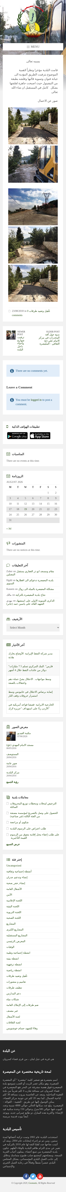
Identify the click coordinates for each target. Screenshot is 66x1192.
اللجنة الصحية (13, 920)
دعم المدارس (13, 995)
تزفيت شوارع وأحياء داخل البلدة (20, 343)
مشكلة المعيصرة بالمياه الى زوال (36, 589)
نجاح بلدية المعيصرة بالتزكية (30, 595)
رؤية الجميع (12, 784)
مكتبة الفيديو (24, 735)
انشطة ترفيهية (14, 966)
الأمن (9, 896)
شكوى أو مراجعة (19, 824)
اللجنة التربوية (13, 914)
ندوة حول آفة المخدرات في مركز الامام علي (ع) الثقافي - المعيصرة (49, 339)
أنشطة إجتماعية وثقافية (19, 873)
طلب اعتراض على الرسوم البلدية (28, 830)
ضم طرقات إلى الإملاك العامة (22, 1007)
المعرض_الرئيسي (15, 943)
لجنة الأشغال (13, 1018)
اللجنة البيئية (12, 908)
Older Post (53, 331)
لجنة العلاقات (13, 1024)
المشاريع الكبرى (14, 931)
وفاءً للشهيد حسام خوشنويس (22, 1030)
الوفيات (10, 949)
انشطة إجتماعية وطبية (18, 954)
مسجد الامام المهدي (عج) (20, 747)
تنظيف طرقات (14, 989)
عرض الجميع (13, 846)
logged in (36, 399)
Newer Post (21, 333)
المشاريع (11, 925)
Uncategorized (13, 867)
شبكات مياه (12, 1001)
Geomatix (32, 1185)
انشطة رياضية (13, 972)
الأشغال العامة (14, 890)
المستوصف (12, 756)
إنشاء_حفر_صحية (15, 885)
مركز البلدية (12, 774)
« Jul (8, 528)
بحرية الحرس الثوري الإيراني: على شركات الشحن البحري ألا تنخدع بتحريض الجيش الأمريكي (31, 708)
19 (25, 509)
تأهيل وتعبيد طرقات (39, 311)
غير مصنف (12, 1013)
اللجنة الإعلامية (14, 902)
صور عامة (11, 765)
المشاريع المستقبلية (16, 937)
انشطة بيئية (12, 960)
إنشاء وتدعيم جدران (16, 879)
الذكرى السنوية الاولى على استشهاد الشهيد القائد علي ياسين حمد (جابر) (30, 602)
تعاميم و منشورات (16, 983)
